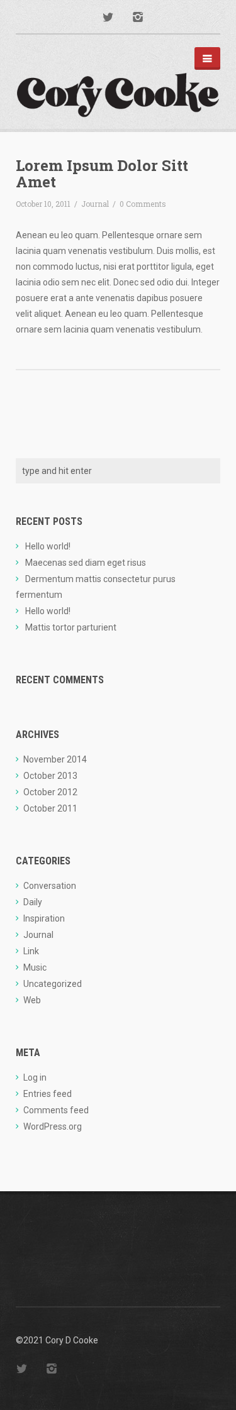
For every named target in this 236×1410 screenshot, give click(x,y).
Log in (35, 1077)
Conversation (49, 886)
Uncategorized (52, 984)
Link (31, 951)
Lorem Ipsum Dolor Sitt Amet (102, 173)
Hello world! (47, 546)
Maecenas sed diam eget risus (85, 563)
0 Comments (143, 204)
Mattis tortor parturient (70, 627)
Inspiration (44, 918)
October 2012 (50, 792)
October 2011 (50, 808)
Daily (32, 902)
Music (35, 967)
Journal (95, 204)
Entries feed (47, 1094)
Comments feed (56, 1110)
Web (32, 1000)
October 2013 (50, 776)
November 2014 (55, 759)
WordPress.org (52, 1126)
